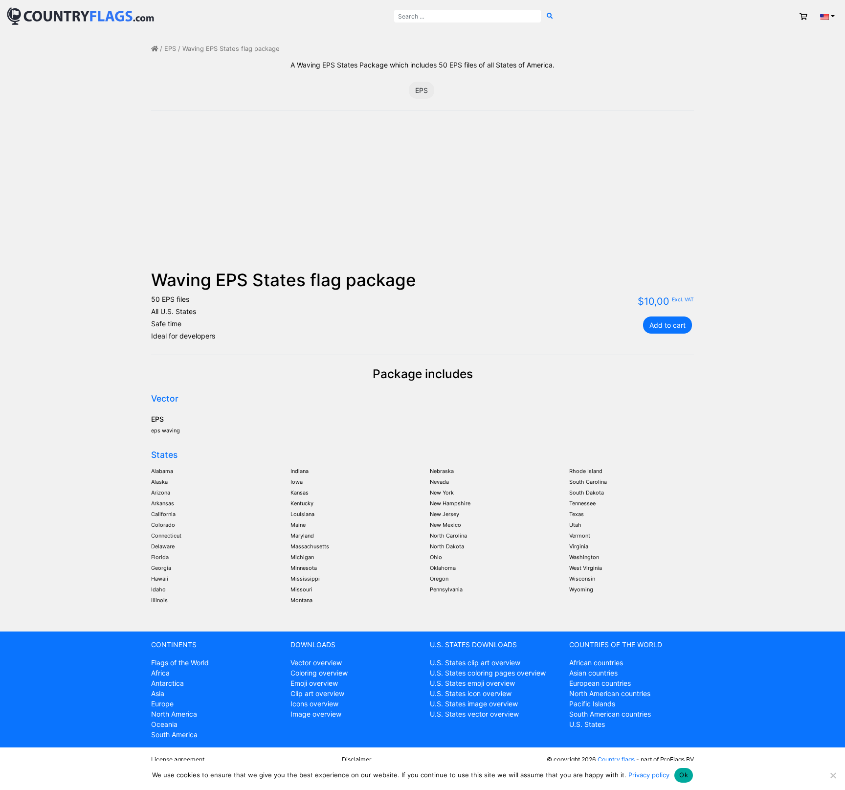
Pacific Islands (592, 704)
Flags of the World (180, 662)
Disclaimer (357, 759)
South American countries (610, 714)
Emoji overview (314, 683)
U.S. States (587, 724)
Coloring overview (319, 673)
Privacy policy (648, 775)
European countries (600, 683)
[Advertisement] (422, 196)
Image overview (315, 714)
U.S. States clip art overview (475, 662)
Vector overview (316, 662)
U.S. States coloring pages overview (488, 673)
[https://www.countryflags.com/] (80, 15)
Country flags (616, 759)
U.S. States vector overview (474, 714)
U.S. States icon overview (470, 693)
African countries (596, 662)
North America (174, 714)
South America (174, 734)
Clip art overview (317, 693)
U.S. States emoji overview (472, 683)
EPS (170, 48)
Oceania (164, 724)
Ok (683, 775)
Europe (162, 704)
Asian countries (593, 673)
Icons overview (314, 704)
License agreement (177, 759)
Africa (160, 673)
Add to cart (667, 325)
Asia (157, 693)
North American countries (609, 693)
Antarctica (167, 683)
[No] (833, 775)
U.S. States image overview (474, 704)
